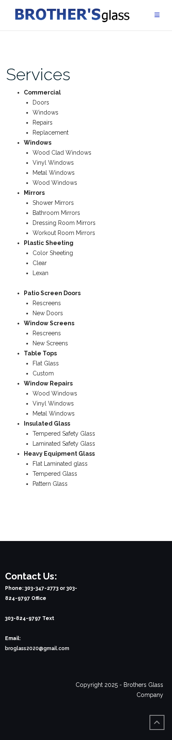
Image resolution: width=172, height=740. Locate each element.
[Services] (86, 49)
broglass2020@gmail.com (37, 648)
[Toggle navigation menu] (157, 15)
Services (38, 74)
